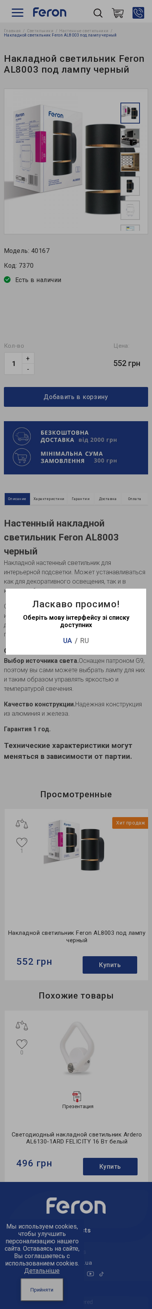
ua (67, 640)
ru (84, 640)
